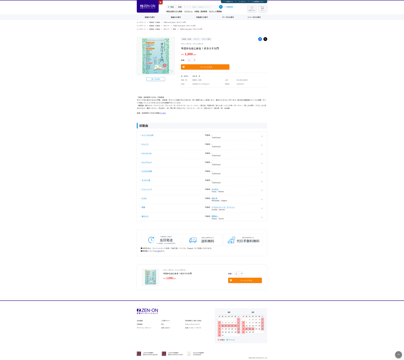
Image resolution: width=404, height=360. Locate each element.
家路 (143, 207)
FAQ (162, 324)
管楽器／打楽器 (154, 22)
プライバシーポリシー (144, 328)
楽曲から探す (176, 17)
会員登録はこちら (258, 1)
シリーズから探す (254, 17)
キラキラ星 (146, 180)
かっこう (145, 144)
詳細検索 (229, 7)
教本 (174, 29)
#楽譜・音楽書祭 (200, 11)
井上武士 (215, 189)
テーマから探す (228, 17)
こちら (163, 113)
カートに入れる (206, 67)
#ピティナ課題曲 (215, 11)
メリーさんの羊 (147, 135)
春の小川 (145, 216)
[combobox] (201, 7)
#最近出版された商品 (174, 11)
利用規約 (140, 324)
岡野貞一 (215, 216)
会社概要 (140, 321)
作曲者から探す (202, 17)
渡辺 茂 (214, 198)
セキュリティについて (192, 324)
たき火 (144, 198)
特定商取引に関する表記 (193, 321)
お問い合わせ (165, 328)
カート (263, 10)
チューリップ (147, 189)
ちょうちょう (147, 162)
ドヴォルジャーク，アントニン (223, 207)
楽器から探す (150, 17)
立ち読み (157, 79)
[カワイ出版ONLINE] (161, 2)
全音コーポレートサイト (193, 328)
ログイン (243, 1)
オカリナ (166, 26)
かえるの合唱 (147, 171)
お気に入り (252, 10)
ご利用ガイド (229, 1)
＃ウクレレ (188, 11)
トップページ (141, 22)
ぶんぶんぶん (147, 153)
